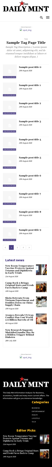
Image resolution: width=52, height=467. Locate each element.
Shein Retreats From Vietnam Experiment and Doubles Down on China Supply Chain (19, 302)
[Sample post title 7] (10, 198)
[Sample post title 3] (10, 126)
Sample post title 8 (30, 211)
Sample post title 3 (30, 121)
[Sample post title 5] (10, 162)
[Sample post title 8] (10, 216)
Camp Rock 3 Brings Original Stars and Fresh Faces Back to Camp (19, 285)
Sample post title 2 (30, 103)
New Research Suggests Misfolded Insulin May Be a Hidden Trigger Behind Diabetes (19, 334)
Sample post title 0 (30, 67)
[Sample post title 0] (10, 71)
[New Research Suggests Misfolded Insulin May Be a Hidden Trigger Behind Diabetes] (41, 333)
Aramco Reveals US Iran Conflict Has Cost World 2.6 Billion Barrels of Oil (19, 317)
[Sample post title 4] (10, 144)
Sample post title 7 (30, 193)
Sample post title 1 (30, 85)
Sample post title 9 (30, 230)
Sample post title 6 (30, 175)
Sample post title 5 (30, 157)
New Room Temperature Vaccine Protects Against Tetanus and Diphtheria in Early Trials (19, 269)
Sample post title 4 (30, 139)
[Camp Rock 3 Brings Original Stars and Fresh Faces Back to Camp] (41, 286)
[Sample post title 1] (10, 89)
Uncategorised (9, 77)
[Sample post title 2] (10, 107)
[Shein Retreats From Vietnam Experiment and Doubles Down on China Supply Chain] (41, 301)
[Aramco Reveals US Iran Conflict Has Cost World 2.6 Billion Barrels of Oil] (41, 319)
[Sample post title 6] (10, 180)
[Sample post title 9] (10, 234)
